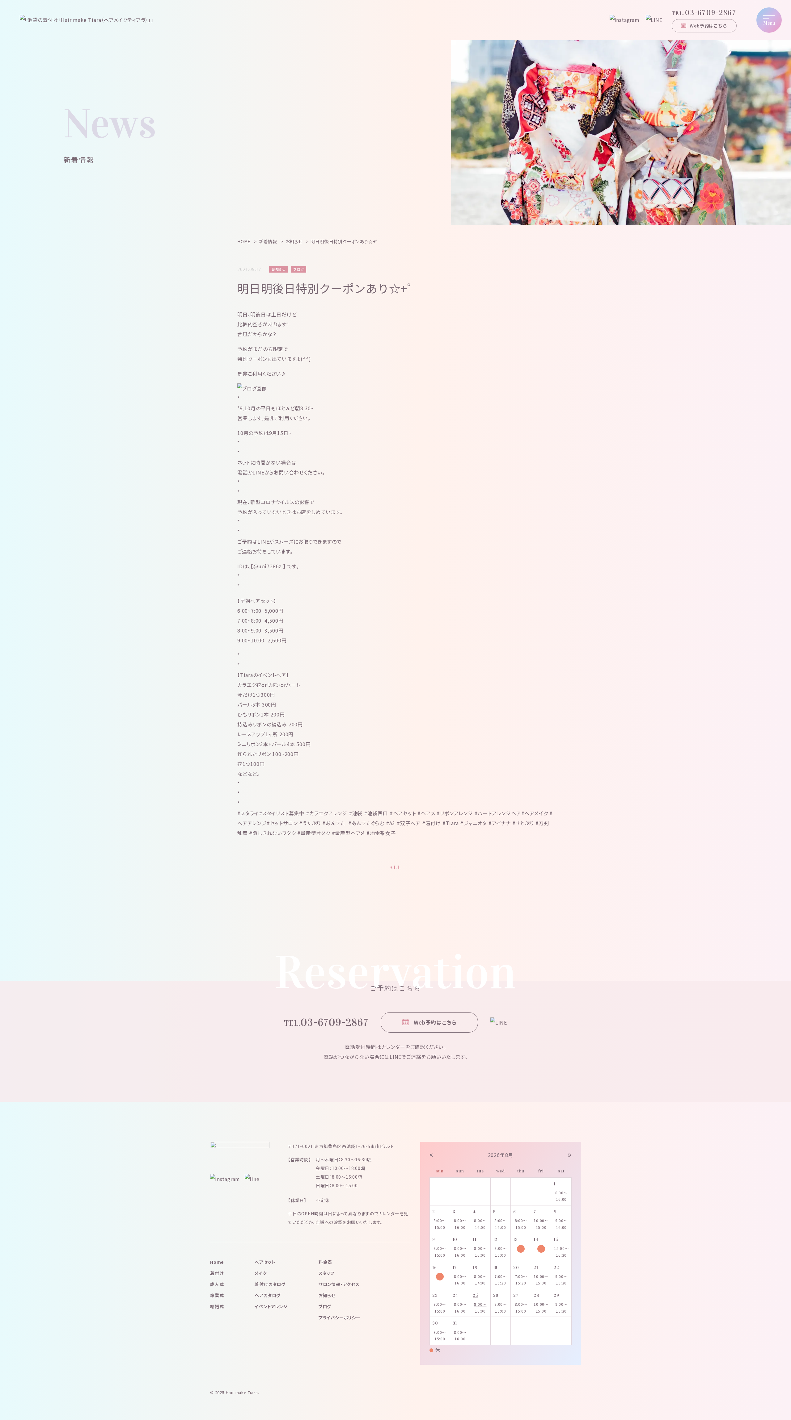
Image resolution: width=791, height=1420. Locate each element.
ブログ (325, 1306)
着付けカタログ (270, 1284)
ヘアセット (265, 1262)
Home (217, 1262)
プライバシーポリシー (340, 1317)
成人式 (217, 1284)
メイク (261, 1273)
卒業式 (217, 1295)
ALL (395, 867)
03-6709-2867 (704, 12)
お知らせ (327, 1295)
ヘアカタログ (268, 1295)
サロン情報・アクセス (339, 1284)
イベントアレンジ (271, 1306)
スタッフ (326, 1273)
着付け (217, 1273)
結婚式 (217, 1306)
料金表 (325, 1262)
